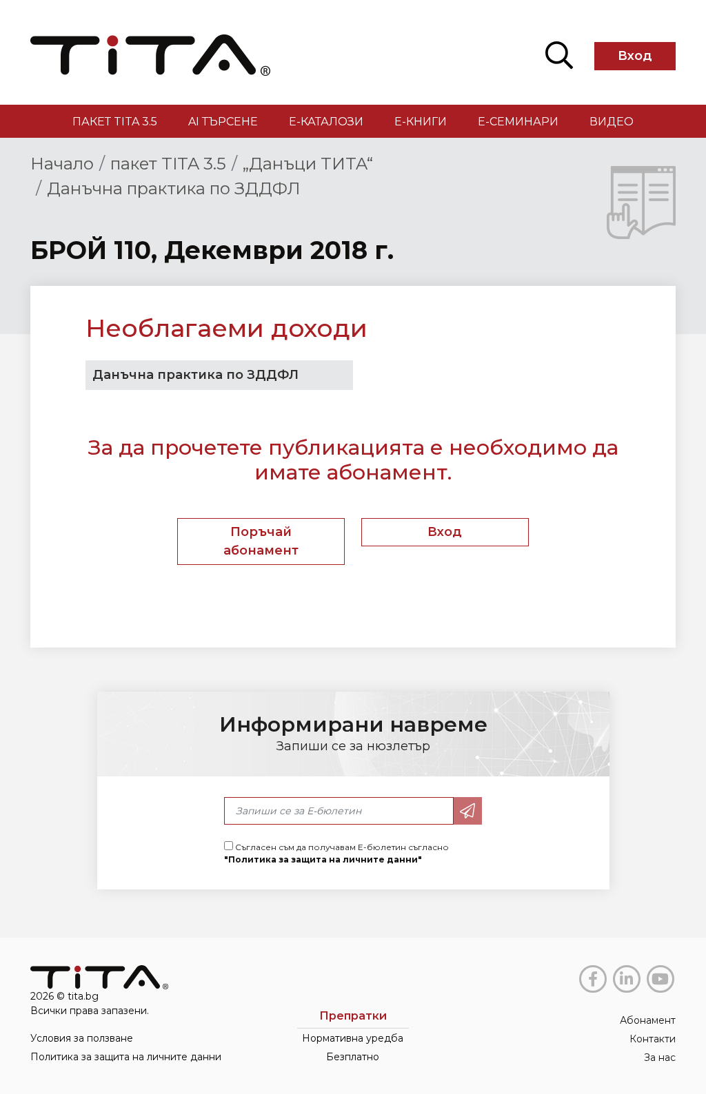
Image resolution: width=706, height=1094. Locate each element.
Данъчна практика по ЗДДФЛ (174, 188)
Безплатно (352, 1057)
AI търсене (223, 121)
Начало (62, 164)
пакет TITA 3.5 (114, 121)
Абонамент (648, 1020)
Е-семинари (518, 121)
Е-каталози (326, 121)
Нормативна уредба (352, 1038)
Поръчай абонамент (261, 541)
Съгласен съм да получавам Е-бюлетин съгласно (336, 853)
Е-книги (420, 121)
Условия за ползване (81, 1038)
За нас (660, 1057)
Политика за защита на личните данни (125, 1057)
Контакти (652, 1039)
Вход (635, 55)
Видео (611, 121)
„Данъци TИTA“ (308, 164)
